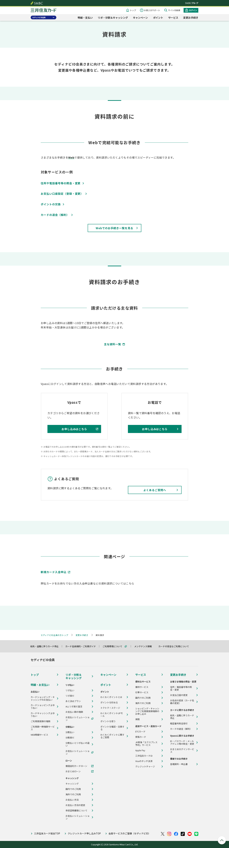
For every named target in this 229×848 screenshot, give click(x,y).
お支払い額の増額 (74, 712)
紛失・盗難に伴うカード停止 (46, 646)
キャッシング (72, 783)
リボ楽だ (70, 695)
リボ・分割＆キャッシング (113, 17)
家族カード (140, 737)
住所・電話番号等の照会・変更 (181, 688)
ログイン (193, 10)
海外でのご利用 (73, 794)
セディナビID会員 (39, 17)
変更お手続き (190, 17)
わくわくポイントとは (111, 697)
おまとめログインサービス (182, 750)
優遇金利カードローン (76, 766)
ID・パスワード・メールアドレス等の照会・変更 (182, 742)
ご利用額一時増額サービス (43, 728)
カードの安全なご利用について (175, 646)
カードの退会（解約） (181, 729)
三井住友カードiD (144, 755)
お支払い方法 (72, 799)
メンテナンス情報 (144, 646)
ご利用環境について (114, 646)
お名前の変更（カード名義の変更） (182, 702)
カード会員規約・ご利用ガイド (82, 646)
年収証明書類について (76, 810)
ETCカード (140, 731)
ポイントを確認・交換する (112, 728)
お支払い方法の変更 (75, 805)
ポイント (158, 17)
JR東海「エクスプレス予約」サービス (146, 743)
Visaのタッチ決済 (143, 761)
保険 (137, 719)
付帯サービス (141, 692)
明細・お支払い (40, 684)
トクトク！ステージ (110, 708)
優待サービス (141, 687)
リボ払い (70, 690)
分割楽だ (70, 737)
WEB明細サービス (39, 734)
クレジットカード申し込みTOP (84, 833)
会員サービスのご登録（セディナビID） (129, 833)
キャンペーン (140, 17)
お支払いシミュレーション (78, 718)
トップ (133, 10)
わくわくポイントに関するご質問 (112, 736)
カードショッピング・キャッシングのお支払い (43, 698)
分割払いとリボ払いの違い (78, 744)
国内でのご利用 (73, 789)
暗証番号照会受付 (179, 723)
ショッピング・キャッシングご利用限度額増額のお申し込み (147, 711)
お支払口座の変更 (179, 695)
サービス (173, 17)
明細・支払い (85, 17)
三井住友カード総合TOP (47, 833)
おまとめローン (73, 771)
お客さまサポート (152, 10)
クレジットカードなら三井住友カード (43, 10)
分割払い (70, 732)
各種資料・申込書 (179, 764)
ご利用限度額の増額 (40, 721)
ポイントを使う (108, 721)
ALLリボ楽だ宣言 (74, 706)
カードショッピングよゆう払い (43, 706)
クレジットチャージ (145, 766)
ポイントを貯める (109, 702)
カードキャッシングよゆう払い (43, 714)
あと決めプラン (73, 701)
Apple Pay (140, 750)
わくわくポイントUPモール (111, 714)
